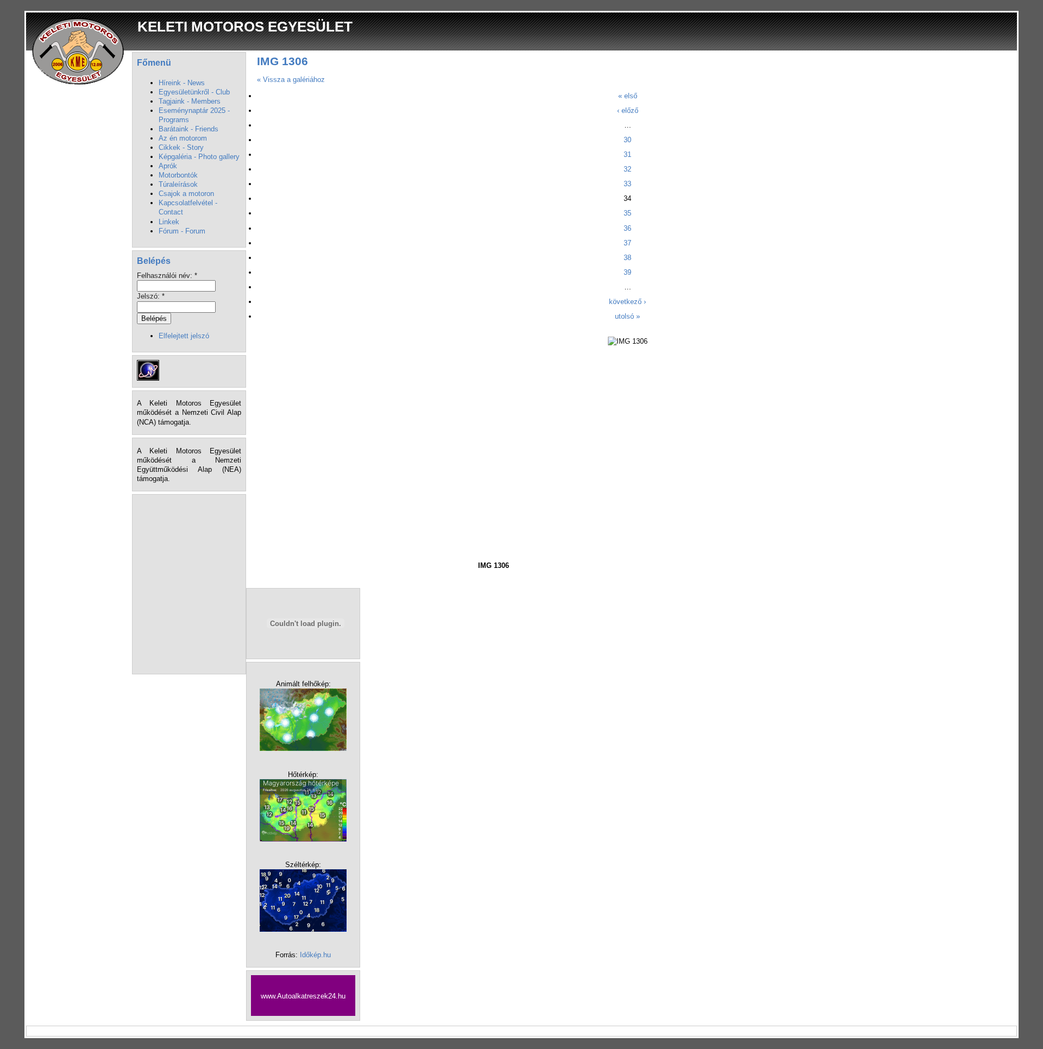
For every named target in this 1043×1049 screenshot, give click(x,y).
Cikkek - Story (181, 147)
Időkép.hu (315, 955)
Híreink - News (182, 83)
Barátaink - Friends (188, 129)
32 (627, 169)
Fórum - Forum (182, 231)
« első (627, 96)
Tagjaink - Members (190, 101)
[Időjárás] (303, 748)
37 (627, 243)
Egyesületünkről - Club (194, 92)
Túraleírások (178, 184)
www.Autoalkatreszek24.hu (303, 996)
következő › (627, 302)
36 (627, 228)
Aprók (168, 166)
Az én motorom (183, 138)
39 (627, 272)
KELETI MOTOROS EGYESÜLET (245, 26)
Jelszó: (151, 296)
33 (627, 184)
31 (627, 154)
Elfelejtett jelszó (184, 336)
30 (627, 140)
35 (627, 213)
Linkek (169, 222)
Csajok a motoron (186, 193)
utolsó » (627, 316)
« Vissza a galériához (291, 79)
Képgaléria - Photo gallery (199, 157)
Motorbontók (178, 175)
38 (627, 258)
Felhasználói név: (167, 275)
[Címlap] (79, 51)
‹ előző (627, 110)
